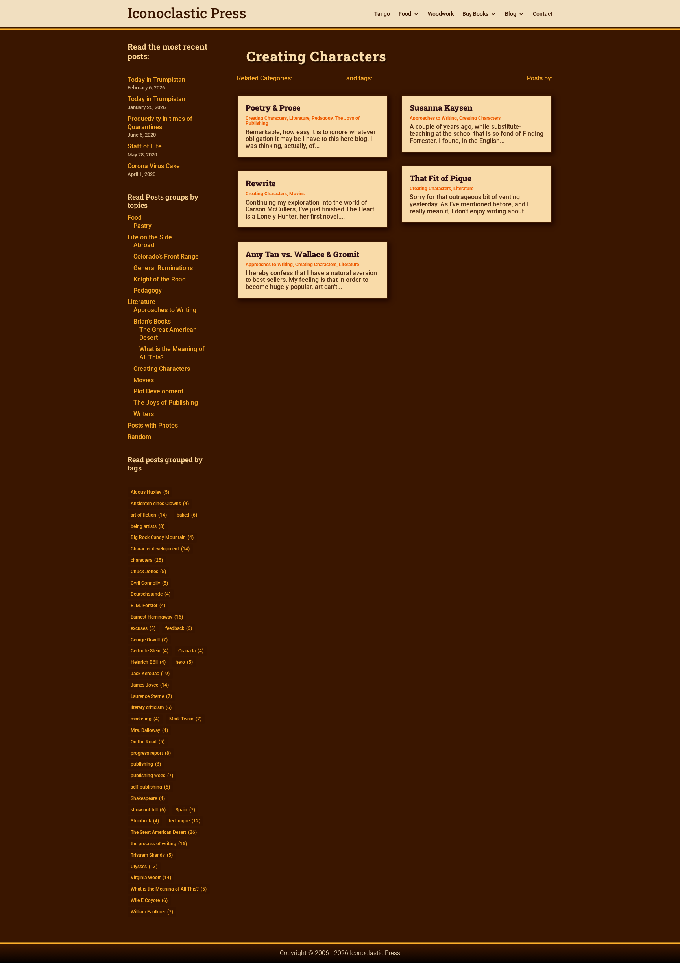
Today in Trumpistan (156, 79)
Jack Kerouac (150, 673)
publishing (146, 764)
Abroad (143, 245)
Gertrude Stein (149, 651)
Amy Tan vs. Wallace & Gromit (302, 254)
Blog (510, 14)
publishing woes (152, 775)
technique (184, 821)
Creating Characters (161, 368)
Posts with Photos (153, 425)
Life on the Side (150, 237)
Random (139, 437)
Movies (143, 380)
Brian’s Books (152, 321)
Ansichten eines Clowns (160, 503)
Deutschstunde (150, 594)
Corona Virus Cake (154, 166)
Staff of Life (145, 146)
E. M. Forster (148, 605)
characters (147, 560)
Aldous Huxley (150, 492)
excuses (143, 628)
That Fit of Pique (441, 178)
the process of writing (159, 843)
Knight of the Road (159, 279)
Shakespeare (148, 798)
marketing (145, 719)
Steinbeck (145, 821)
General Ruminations (163, 268)
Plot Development (158, 391)
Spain (185, 810)
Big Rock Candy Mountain (162, 537)
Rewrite (261, 183)
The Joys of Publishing (165, 402)
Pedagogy (147, 290)
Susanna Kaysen (441, 107)
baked (187, 515)
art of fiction (149, 515)
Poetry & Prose (273, 107)
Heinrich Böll (148, 662)
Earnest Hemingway (157, 617)
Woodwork (441, 14)
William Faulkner (152, 912)
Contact (542, 14)
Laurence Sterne (151, 696)
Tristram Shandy (152, 855)
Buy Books (475, 14)
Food (405, 14)
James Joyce (150, 685)
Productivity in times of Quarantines (160, 123)
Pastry (142, 226)
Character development (160, 549)
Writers (143, 414)
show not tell (148, 810)
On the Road (147, 741)
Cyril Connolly (149, 583)
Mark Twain (185, 719)
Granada (190, 651)
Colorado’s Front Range (166, 256)
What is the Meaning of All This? (169, 889)
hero (184, 662)
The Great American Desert (164, 832)
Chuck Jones (148, 571)
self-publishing (150, 787)
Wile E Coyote (149, 900)
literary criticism (151, 707)
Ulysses (144, 866)
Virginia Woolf (151, 877)
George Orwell (149, 640)
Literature (141, 302)
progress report (151, 753)
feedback (178, 628)
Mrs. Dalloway (149, 730)
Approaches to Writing (164, 310)
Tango (382, 14)
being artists (147, 526)
